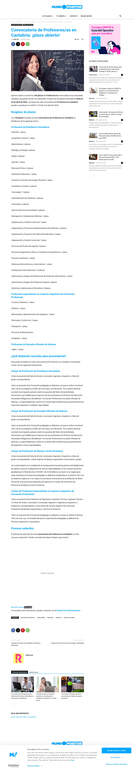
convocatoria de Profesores (27, 617)
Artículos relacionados (19, 672)
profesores (59, 617)
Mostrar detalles (33, 766)
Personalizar (115, 757)
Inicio (12, 22)
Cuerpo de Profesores (30, 22)
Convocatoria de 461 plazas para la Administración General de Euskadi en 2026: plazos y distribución (22, 696)
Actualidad (47, 16)
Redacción (16, 39)
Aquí (72, 760)
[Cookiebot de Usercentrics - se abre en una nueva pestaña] (13, 765)
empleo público (41, 617)
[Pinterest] (23, 44)
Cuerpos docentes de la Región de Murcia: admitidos (26, 644)
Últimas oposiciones (28, 24)
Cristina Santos (93, 75)
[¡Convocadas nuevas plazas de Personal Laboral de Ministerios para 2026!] (93, 135)
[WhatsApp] (28, 44)
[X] (18, 44)
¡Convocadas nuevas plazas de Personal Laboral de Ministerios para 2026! (110, 136)
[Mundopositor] (67, 7)
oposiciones (50, 617)
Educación (19, 22)
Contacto (74, 16)
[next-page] (15, 704)
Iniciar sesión (86, 16)
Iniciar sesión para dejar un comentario (23, 717)
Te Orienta (60, 16)
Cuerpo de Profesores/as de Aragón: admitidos (67, 643)
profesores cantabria (69, 617)
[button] (120, 16)
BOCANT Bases (17, 607)
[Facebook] (13, 44)
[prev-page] (12, 704)
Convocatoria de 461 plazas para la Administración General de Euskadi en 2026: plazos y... (110, 69)
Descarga (28, 607)
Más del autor (33, 672)
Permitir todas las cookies (116, 750)
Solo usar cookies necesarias (116, 764)
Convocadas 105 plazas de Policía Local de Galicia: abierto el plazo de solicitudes (71, 696)
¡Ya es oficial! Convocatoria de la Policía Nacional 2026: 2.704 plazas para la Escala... (110, 157)
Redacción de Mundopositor (68, 610)
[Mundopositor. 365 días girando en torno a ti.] (67, 743)
